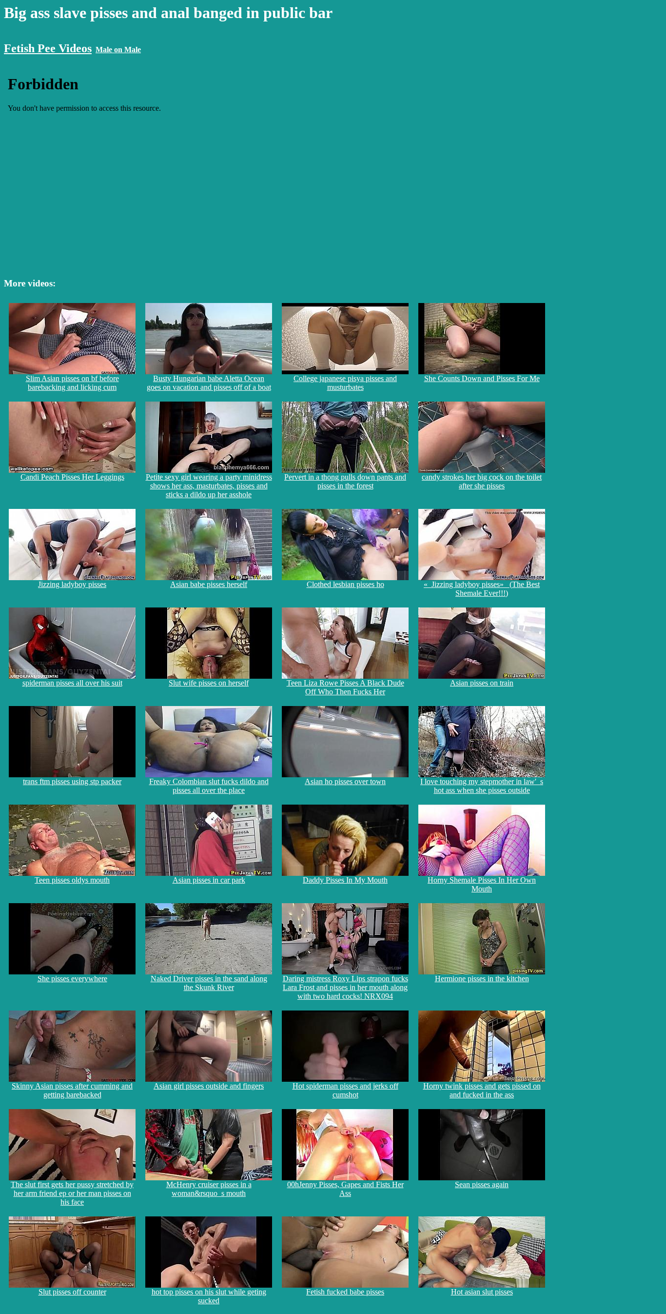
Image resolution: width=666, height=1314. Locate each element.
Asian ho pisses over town (345, 781)
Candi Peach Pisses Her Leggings (72, 477)
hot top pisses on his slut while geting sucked (209, 1296)
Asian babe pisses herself (208, 584)
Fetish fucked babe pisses (345, 1292)
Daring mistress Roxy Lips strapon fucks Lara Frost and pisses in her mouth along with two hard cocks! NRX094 (345, 987)
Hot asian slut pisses (482, 1292)
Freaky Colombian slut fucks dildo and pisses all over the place (209, 785)
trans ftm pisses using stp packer (72, 781)
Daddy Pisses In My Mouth (345, 880)
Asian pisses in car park (209, 880)
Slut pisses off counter (72, 1292)
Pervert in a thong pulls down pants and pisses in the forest (345, 481)
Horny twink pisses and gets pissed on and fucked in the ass (482, 1090)
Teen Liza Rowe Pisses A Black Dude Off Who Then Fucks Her (345, 687)
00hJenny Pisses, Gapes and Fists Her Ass (345, 1188)
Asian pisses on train (481, 683)
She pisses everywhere (72, 978)
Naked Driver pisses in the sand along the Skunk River (209, 982)
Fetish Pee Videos (48, 48)
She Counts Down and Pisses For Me (482, 378)
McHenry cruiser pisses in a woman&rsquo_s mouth (209, 1188)
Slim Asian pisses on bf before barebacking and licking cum (72, 382)
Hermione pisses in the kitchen (482, 978)
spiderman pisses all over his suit (72, 683)
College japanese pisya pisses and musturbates (345, 382)
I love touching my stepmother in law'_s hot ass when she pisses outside (481, 785)
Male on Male (118, 49)
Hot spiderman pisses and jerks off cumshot (345, 1090)
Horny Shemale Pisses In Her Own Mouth (482, 884)
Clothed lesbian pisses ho (345, 584)
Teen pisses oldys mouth (72, 880)
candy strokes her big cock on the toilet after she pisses (482, 481)
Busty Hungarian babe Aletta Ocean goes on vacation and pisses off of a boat (209, 382)
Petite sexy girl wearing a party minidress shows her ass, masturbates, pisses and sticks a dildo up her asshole (209, 486)
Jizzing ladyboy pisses (72, 584)
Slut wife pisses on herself (209, 683)
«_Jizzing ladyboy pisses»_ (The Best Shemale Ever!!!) (482, 588)
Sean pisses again (482, 1184)
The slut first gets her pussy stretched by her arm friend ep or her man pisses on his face (72, 1193)
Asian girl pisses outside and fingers (209, 1086)
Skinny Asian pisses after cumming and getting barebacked (72, 1090)
